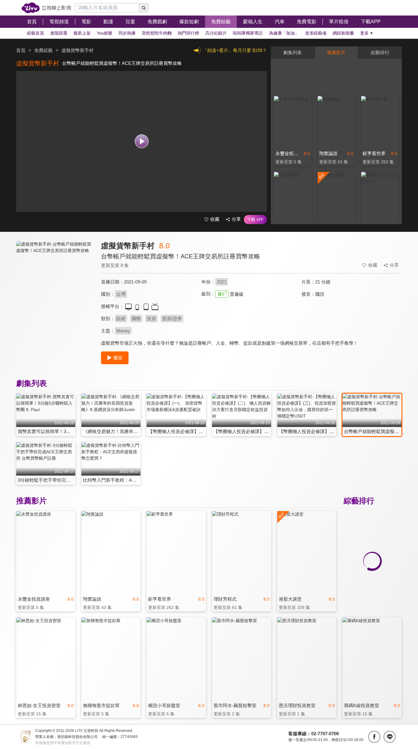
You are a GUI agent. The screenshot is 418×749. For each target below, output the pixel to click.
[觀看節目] (141, 141)
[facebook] (374, 737)
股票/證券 (172, 318)
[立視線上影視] (46, 7)
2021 (221, 281)
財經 (120, 318)
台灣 (120, 294)
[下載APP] (255, 219)
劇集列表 (292, 52)
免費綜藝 (43, 50)
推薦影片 (336, 52)
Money (123, 330)
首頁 (20, 50)
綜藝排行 (380, 52)
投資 (151, 318)
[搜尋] (143, 7)
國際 (136, 318)
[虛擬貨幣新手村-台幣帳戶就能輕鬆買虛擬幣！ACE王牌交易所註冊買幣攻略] (54, 295)
